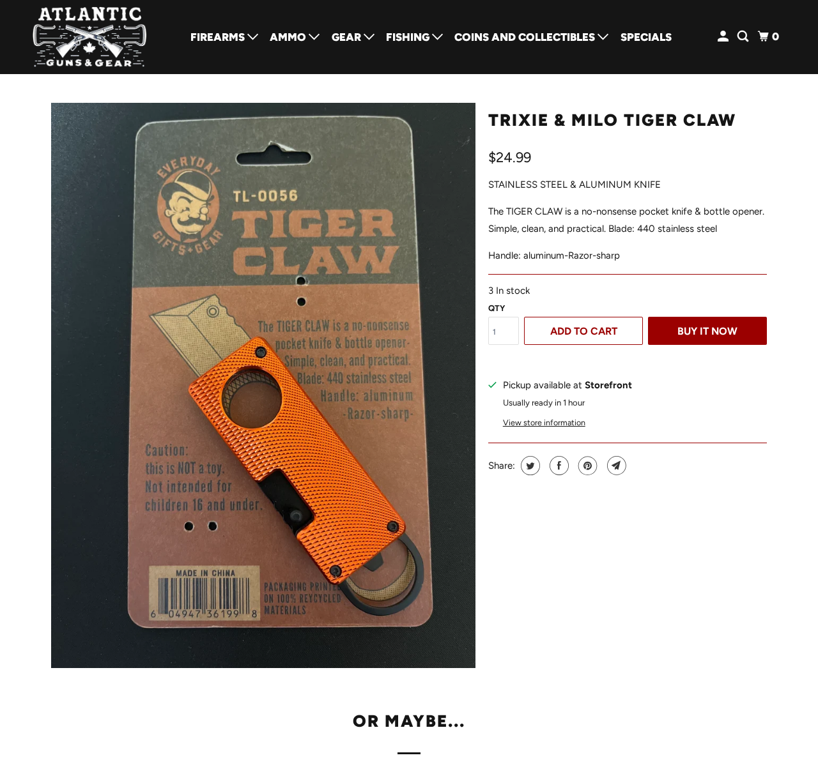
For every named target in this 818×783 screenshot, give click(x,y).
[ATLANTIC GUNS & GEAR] (89, 37)
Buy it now (707, 331)
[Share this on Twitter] (529, 465)
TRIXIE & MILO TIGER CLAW (612, 120)
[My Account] (724, 36)
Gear (348, 37)
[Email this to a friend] (615, 465)
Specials (646, 37)
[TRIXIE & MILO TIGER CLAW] (263, 386)
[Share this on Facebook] (557, 465)
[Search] (744, 36)
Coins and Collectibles (526, 37)
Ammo (289, 37)
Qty (496, 308)
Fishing (409, 37)
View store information (544, 422)
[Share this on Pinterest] (586, 465)
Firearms (218, 37)
